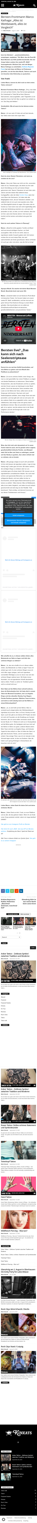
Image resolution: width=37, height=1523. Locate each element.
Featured (3, 1000)
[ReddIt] (17, 891)
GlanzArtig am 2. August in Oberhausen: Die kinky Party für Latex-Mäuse (18, 1270)
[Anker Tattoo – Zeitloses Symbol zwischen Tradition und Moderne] (18, 971)
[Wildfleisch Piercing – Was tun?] (18, 1219)
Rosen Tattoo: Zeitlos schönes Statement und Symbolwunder (18, 1126)
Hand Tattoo (6, 1197)
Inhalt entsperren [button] (18, 515)
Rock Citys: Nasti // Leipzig (12, 1346)
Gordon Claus (23, 195)
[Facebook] (3, 891)
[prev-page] (17, 933)
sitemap (30, 1517)
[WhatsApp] (12, 891)
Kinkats (3, 1006)
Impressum (9, 1517)
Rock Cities (4, 1014)
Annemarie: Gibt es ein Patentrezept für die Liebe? (18, 927)
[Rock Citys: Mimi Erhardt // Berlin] (18, 1325)
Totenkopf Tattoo (8, 1161)
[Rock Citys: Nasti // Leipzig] (18, 1362)
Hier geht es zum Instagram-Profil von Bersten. (15, 824)
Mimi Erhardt (6, 30)
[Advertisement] (18, 865)
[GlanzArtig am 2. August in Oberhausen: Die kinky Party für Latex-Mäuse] (18, 1287)
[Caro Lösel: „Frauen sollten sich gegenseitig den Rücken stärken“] (30, 921)
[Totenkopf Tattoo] (18, 1150)
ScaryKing (25, 1520)
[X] (7, 891)
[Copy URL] (26, 891)
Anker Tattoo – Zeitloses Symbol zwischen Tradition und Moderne (15, 954)
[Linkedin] (21, 891)
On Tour (3, 1009)
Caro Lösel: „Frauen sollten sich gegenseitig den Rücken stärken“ (30, 927)
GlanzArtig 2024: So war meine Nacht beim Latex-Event (29, 901)
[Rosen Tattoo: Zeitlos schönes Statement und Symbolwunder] (18, 1114)
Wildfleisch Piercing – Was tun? (14, 1231)
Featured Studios (6, 1003)
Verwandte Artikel (13, 914)
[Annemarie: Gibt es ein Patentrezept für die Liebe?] (18, 921)
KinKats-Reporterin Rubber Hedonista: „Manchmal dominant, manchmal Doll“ (9, 903)
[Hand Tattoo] (18, 1186)
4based (3, 997)
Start (2, 10)
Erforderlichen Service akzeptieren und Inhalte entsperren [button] (18, 521)
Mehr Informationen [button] (18, 511)
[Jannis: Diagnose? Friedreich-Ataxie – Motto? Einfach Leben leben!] (6, 921)
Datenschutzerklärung (20, 1517)
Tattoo (3, 1017)
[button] (3, 1519)
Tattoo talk (7, 10)
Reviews (3, 1011)
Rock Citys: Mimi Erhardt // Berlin (15, 1309)
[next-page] (20, 933)
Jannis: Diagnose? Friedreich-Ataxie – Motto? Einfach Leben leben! (6, 927)
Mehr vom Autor (25, 914)
